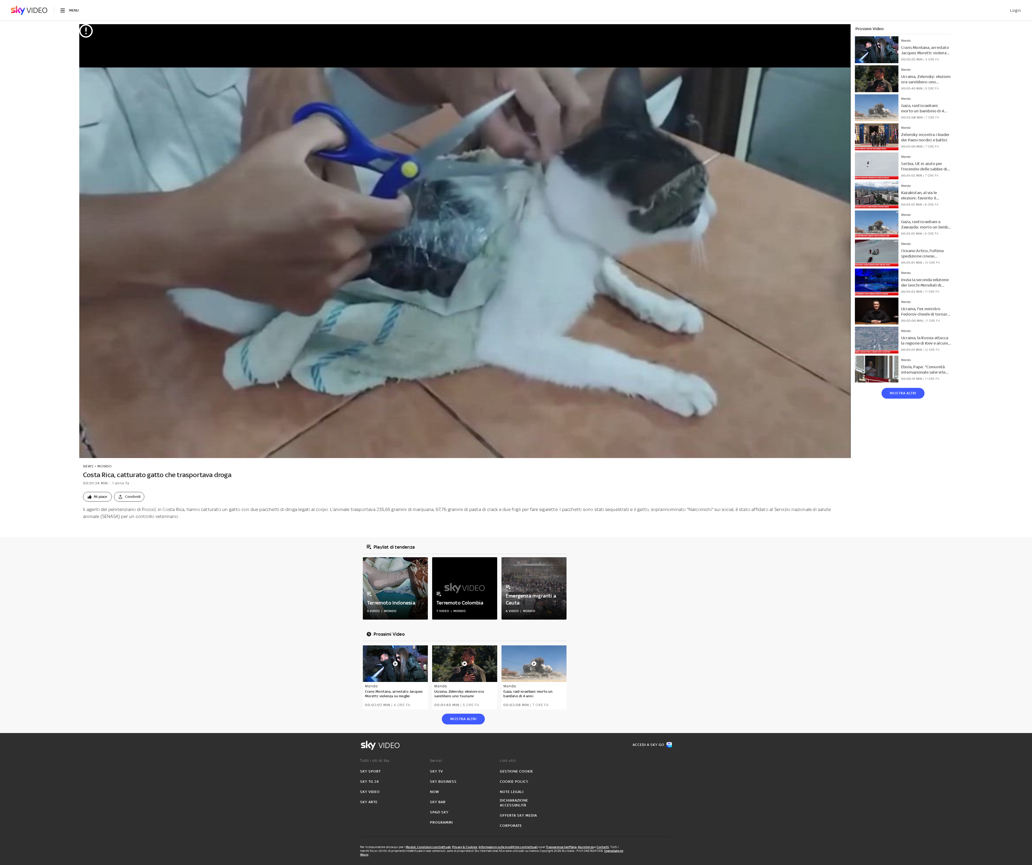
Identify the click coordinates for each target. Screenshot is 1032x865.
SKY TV (436, 771)
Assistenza (586, 847)
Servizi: (436, 761)
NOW (434, 792)
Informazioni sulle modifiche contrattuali (508, 847)
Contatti (603, 847)
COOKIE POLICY (514, 782)
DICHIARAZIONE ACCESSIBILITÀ (514, 802)
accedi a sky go (648, 745)
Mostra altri (903, 393)
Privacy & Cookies (464, 847)
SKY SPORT (370, 771)
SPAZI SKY (439, 812)
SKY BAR (438, 802)
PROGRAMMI (441, 822)
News (88, 466)
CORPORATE (511, 826)
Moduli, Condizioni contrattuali (428, 847)
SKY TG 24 (369, 782)
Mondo (104, 466)
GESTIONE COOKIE (516, 771)
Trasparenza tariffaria (561, 847)
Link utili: (508, 761)
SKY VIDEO (370, 792)
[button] (97, 497)
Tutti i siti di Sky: (375, 761)
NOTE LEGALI (512, 792)
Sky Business (443, 782)
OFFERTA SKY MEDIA (518, 815)
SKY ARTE (369, 802)
